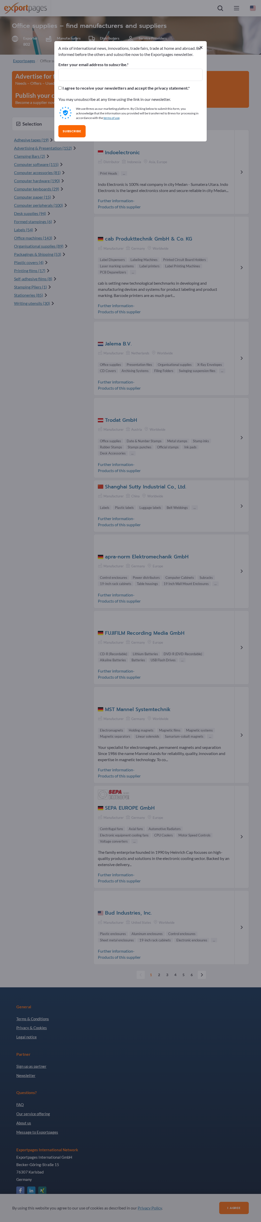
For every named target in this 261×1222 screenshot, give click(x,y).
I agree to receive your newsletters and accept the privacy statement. (125, 88)
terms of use (111, 118)
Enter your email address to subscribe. (92, 65)
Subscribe (72, 131)
